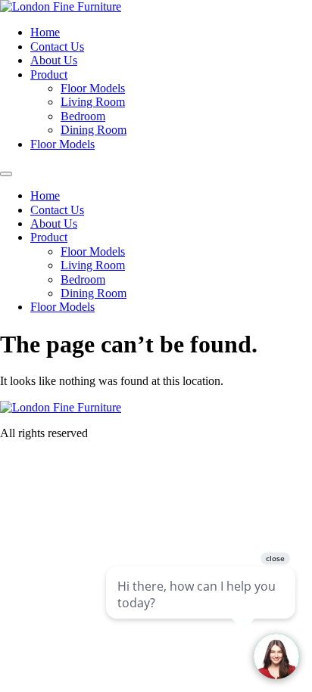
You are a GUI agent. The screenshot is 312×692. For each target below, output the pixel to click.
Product (48, 74)
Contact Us (57, 46)
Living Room (93, 101)
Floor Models (93, 88)
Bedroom (83, 116)
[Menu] (6, 174)
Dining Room (93, 129)
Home (45, 32)
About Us (53, 60)
